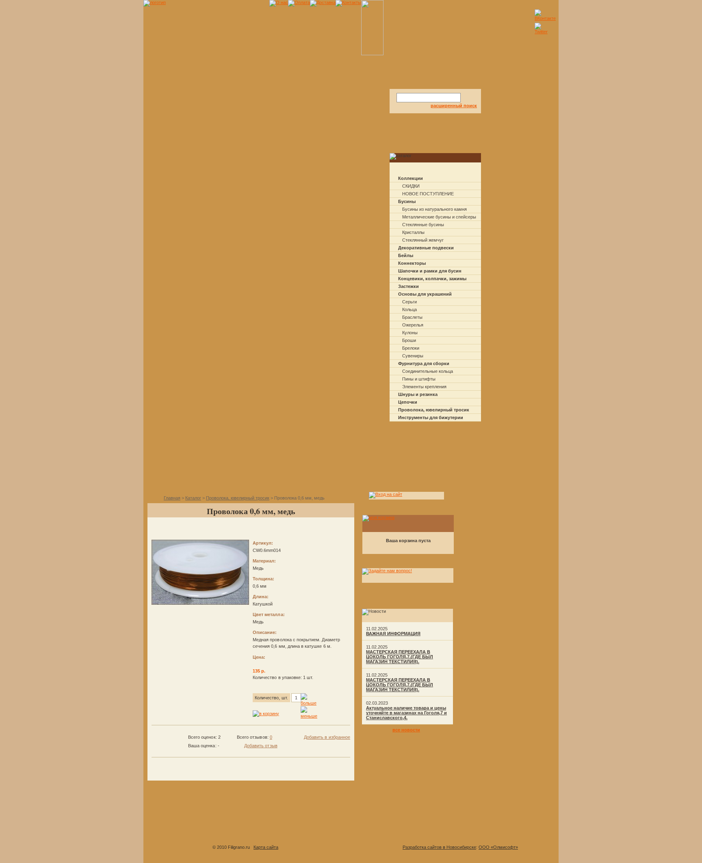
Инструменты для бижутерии (430, 417)
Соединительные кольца (427, 371)
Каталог (193, 497)
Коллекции (410, 178)
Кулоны (410, 332)
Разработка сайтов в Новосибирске (439, 847)
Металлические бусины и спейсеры (439, 216)
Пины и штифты (419, 378)
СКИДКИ (411, 186)
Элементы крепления (424, 386)
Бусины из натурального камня (434, 209)
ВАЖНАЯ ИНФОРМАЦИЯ (393, 633)
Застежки (408, 286)
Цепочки (407, 402)
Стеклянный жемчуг (423, 240)
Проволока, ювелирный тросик (433, 409)
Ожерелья (412, 324)
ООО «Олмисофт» (498, 847)
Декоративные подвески (426, 247)
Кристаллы (413, 232)
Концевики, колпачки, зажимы (432, 278)
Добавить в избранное (327, 737)
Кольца (409, 309)
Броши (409, 340)
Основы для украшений (425, 294)
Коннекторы (412, 263)
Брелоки (410, 348)
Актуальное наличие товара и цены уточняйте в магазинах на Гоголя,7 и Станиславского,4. (406, 712)
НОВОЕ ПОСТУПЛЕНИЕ (428, 193)
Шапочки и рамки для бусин (430, 270)
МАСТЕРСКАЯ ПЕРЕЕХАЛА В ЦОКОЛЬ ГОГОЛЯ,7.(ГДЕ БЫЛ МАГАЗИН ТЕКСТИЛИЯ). (399, 656)
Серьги (409, 301)
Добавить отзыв (260, 745)
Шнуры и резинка (418, 394)
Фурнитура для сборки (423, 363)
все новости (406, 729)
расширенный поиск (454, 105)
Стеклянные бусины (423, 224)
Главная (172, 497)
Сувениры (412, 355)
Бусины (407, 201)
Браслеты (412, 317)
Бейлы (405, 255)
